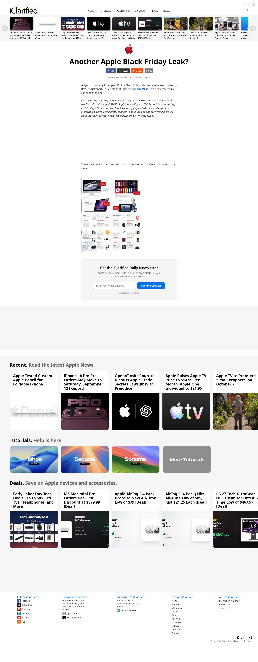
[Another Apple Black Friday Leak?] (111, 215)
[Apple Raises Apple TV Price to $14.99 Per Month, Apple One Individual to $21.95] (124, 29)
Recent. (18, 365)
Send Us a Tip (224, 604)
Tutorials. (21, 440)
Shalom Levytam (144, 77)
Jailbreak (176, 625)
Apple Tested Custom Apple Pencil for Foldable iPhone (46, 35)
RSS (23, 621)
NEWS (91, 10)
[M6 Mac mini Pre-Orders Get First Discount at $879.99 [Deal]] (150, 29)
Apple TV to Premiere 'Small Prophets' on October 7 (198, 35)
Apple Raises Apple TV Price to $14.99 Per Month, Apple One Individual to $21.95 (124, 36)
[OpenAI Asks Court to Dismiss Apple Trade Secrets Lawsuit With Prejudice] (98, 29)
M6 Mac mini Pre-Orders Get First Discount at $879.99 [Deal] (148, 35)
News (174, 600)
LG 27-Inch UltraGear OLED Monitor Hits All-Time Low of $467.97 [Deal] (237, 500)
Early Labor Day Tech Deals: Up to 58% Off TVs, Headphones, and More (72, 35)
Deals (174, 615)
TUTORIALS (105, 10)
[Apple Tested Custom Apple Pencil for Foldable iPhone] (47, 29)
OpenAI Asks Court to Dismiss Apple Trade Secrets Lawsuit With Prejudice (96, 36)
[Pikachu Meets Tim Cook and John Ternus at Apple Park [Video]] (176, 29)
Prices (175, 611)
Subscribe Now (128, 610)
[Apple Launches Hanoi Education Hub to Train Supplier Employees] (227, 29)
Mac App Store (74, 617)
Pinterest (26, 609)
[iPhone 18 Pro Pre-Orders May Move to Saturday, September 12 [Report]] (21, 29)
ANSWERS (140, 10)
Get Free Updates (151, 285)
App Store (72, 613)
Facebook (26, 600)
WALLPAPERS (123, 10)
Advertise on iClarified (229, 600)
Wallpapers (177, 608)
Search (175, 633)
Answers (176, 618)
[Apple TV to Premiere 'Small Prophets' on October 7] (201, 29)
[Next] (253, 28)
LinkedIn (26, 613)
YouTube (26, 617)
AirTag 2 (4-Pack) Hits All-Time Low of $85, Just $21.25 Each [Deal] (186, 498)
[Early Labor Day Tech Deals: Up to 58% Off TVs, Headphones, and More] (73, 29)
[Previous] (5, 28)
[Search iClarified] (246, 10)
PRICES (154, 10)
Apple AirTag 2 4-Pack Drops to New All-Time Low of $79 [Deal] (135, 498)
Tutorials (176, 604)
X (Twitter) (27, 605)
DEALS (166, 10)
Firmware (176, 622)
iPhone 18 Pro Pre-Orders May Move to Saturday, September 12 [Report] (21, 35)
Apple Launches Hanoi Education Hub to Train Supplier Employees (225, 35)
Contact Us (223, 608)
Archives (176, 629)
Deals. (17, 483)
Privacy (249, 641)
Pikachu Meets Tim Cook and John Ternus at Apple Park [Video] (175, 35)
